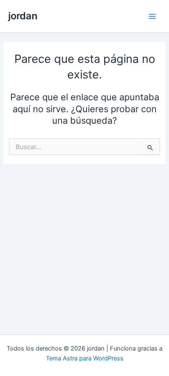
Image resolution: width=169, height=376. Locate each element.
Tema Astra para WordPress (84, 358)
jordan (22, 16)
